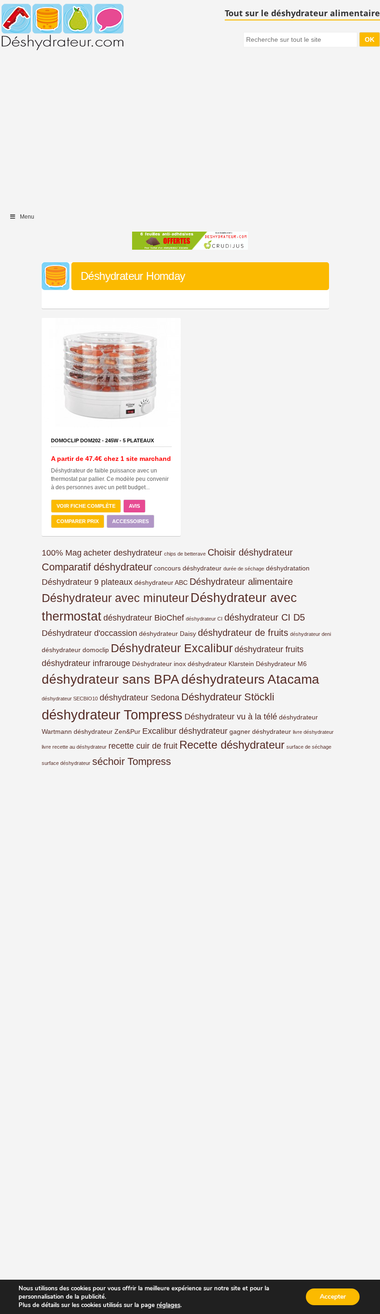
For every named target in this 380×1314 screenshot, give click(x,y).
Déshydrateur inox (159, 663)
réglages (168, 1305)
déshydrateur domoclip (75, 650)
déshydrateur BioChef (143, 617)
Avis (134, 506)
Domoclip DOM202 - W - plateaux (102, 440)
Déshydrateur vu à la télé (230, 716)
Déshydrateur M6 (281, 663)
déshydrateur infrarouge (86, 663)
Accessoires (130, 521)
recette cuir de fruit (142, 746)
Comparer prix (78, 521)
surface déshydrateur (66, 763)
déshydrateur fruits (269, 649)
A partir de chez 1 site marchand (111, 458)
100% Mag (62, 552)
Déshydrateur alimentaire (241, 581)
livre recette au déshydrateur (74, 747)
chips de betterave (185, 554)
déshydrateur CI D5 (264, 617)
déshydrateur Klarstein (221, 663)
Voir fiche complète (86, 506)
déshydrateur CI (204, 618)
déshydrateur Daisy (167, 633)
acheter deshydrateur (122, 552)
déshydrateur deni (310, 634)
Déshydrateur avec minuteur (115, 597)
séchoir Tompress (131, 761)
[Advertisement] (190, 132)
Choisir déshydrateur (250, 552)
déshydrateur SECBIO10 (70, 698)
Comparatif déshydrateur (97, 567)
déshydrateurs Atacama (250, 679)
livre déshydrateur (313, 732)
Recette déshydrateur (232, 745)
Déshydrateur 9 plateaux (87, 582)
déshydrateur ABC (161, 582)
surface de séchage (308, 747)
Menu (27, 217)
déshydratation (288, 568)
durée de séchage (243, 568)
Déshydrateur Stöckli (227, 697)
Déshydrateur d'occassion (89, 633)
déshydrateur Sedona (139, 697)
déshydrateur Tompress (112, 714)
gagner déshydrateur (260, 731)
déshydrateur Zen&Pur (107, 731)
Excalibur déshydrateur (185, 731)
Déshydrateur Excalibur (172, 647)
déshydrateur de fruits (243, 633)
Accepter (333, 1296)
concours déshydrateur (188, 568)
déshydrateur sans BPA (110, 679)
